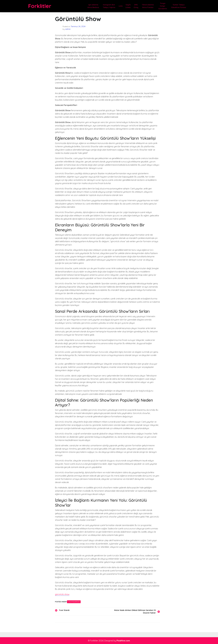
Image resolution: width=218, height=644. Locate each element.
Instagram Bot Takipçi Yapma (109, 6)
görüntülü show (62, 594)
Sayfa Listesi (128, 6)
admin (68, 29)
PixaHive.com (123, 640)
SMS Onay (136, 6)
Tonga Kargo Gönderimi (162, 6)
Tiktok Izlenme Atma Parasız (148, 6)
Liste (120, 6)
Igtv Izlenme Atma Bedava (93, 6)
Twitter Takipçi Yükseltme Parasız (178, 6)
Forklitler (39, 6)
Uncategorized (74, 602)
